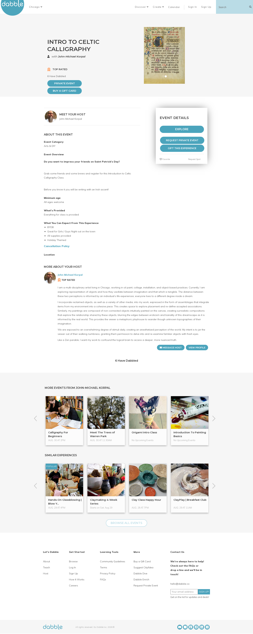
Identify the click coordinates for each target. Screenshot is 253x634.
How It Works (76, 579)
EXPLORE (181, 129)
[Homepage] (52, 627)
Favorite (166, 159)
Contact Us (177, 552)
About (46, 561)
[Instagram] (185, 627)
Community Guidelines (112, 561)
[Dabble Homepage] (14, 8)
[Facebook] (190, 627)
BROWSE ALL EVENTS (126, 523)
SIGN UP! (204, 591)
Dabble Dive (140, 573)
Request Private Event (146, 585)
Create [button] (157, 6)
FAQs (103, 579)
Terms (103, 567)
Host (45, 573)
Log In (72, 567)
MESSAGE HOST (172, 347)
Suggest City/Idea (143, 567)
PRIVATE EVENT (64, 83)
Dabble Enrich (141, 579)
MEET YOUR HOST (72, 114)
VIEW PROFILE (197, 347)
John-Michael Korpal (71, 56)
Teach (46, 567)
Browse (73, 561)
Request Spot (194, 159)
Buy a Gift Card (64, 90)
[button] (35, 6)
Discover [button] (141, 6)
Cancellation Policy (57, 246)
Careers (73, 585)
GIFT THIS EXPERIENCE (182, 148)
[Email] (179, 627)
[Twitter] (196, 627)
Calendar (174, 7)
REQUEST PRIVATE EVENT (182, 140)
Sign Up (206, 6)
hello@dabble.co (179, 583)
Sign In (193, 6)
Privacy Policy (107, 573)
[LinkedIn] (201, 627)
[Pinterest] (207, 627)
